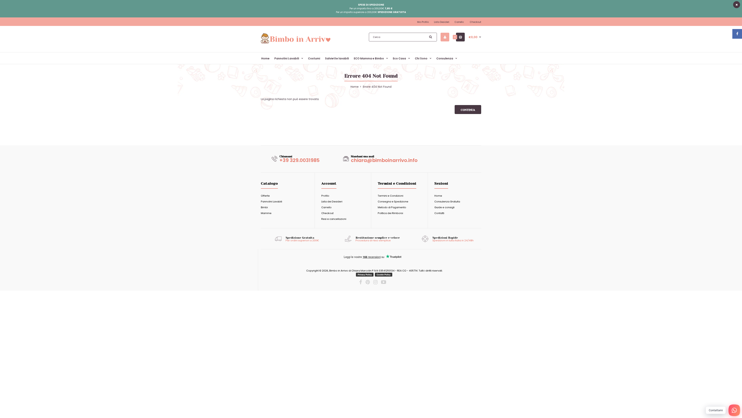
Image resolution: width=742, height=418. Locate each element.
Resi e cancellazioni (333, 219)
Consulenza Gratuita (447, 201)
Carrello (459, 22)
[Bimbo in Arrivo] (295, 43)
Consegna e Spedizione (393, 201)
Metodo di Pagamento (392, 207)
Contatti (439, 213)
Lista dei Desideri (331, 201)
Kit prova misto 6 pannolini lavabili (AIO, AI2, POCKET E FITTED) (97, 403)
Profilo (325, 196)
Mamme (266, 213)
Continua (468, 109)
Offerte (265, 196)
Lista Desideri (441, 22)
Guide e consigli (444, 207)
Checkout (475, 22)
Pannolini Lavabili (271, 201)
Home (438, 196)
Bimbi (264, 207)
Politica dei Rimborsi (390, 213)
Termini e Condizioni (390, 196)
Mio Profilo (423, 22)
